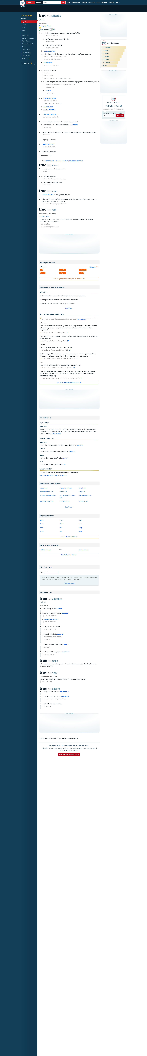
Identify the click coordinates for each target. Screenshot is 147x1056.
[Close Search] (59, 2)
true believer (83, 501)
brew (42, 524)
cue (61, 531)
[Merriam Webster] (113, 99)
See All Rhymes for (69, 537)
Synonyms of (45, 26)
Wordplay (111, 2)
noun (54, 191)
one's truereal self (46, 492)
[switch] (46, 29)
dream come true (66, 488)
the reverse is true (85, 495)
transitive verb (44, 217)
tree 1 (56, 434)
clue (41, 528)
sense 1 (65, 458)
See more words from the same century (53, 475)
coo (61, 528)
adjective (56, 15)
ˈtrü (41, 19)
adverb (55, 165)
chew (61, 524)
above (63, 464)
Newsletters (104, 2)
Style (41, 572)
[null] (121, 106)
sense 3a (80, 445)
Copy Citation (69, 583)
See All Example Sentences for (69, 383)
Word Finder (91, 2)
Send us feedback (81, 319)
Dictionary (26, 15)
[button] (118, 2)
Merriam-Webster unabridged (69, 754)
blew (42, 520)
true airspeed (83, 550)
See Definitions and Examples (113, 109)
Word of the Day (76, 2)
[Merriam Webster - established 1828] (22, 1)
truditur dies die (45, 550)
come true (43, 488)
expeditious (112, 105)
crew (42, 531)
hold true (82, 488)
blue (61, 520)
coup (80, 528)
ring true (82, 492)
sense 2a (72, 452)
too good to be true (46, 501)
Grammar (84, 2)
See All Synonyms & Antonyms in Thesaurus (69, 279)
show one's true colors (48, 495)
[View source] (68, 332)
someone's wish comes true (67, 496)
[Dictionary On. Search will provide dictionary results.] (34, 2)
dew (80, 531)
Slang (98, 2)
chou (80, 524)
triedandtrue (64, 501)
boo (80, 520)
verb (54, 209)
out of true (63, 492)
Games (68, 2)
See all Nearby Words (68, 555)
